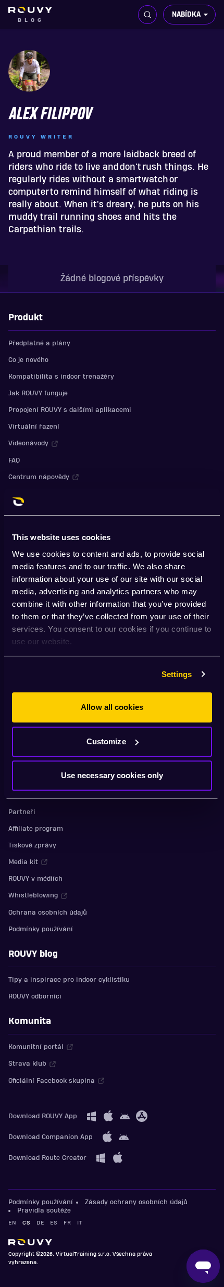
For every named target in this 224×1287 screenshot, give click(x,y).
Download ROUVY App (42, 1116)
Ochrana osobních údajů (47, 912)
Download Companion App (50, 1137)
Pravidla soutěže (44, 1210)
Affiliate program (35, 828)
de (40, 1222)
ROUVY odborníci (34, 996)
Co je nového (28, 360)
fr (67, 1222)
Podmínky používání (40, 929)
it (79, 1222)
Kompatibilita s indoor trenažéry (61, 376)
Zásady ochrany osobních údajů (136, 1202)
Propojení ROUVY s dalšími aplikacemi (69, 410)
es (53, 1222)
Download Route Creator (47, 1157)
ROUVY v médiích (35, 878)
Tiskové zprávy (32, 845)
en (12, 1222)
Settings (176, 674)
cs (26, 1222)
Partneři (21, 812)
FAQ (14, 460)
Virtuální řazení (33, 426)
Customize (106, 741)
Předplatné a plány (39, 343)
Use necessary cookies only (112, 775)
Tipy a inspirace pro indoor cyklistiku (69, 979)
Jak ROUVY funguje (38, 393)
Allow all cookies (112, 707)
